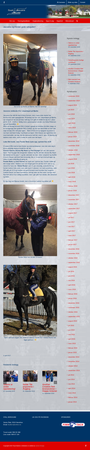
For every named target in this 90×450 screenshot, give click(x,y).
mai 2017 (71, 226)
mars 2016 (72, 289)
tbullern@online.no (14, 424)
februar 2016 (72, 294)
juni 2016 (71, 276)
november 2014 (73, 361)
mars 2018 (72, 181)
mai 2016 (71, 280)
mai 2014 (71, 384)
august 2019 (72, 105)
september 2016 (74, 262)
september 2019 (74, 101)
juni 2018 (71, 168)
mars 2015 (72, 343)
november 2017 (73, 199)
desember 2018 (73, 141)
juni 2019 (71, 114)
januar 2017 (72, 244)
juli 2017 (71, 217)
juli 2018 (71, 163)
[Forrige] (5, 382)
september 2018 (74, 154)
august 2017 (72, 213)
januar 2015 (72, 352)
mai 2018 (71, 172)
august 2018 (72, 159)
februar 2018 (72, 186)
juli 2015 (71, 325)
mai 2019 (71, 118)
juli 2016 (71, 271)
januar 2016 (72, 298)
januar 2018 (72, 190)
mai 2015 (71, 334)
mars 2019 (72, 127)
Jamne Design (40, 446)
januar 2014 (72, 402)
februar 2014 (72, 397)
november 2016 (73, 253)
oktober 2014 (72, 366)
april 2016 (71, 285)
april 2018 (71, 177)
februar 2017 (72, 240)
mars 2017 (72, 235)
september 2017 (74, 208)
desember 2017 (73, 195)
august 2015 (72, 321)
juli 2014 (71, 375)
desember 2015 (73, 303)
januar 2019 (72, 136)
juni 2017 (71, 222)
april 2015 (71, 339)
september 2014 (74, 370)
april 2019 (71, 123)
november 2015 (73, 307)
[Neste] (55, 382)
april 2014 (71, 388)
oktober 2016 (72, 258)
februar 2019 (72, 132)
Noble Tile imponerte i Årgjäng (28, 386)
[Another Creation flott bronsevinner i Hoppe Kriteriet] (49, 376)
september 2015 (74, 316)
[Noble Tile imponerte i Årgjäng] (30, 376)
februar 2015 (72, 348)
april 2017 (71, 231)
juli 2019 (71, 109)
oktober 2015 (72, 312)
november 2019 (73, 96)
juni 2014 (71, 379)
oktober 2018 (72, 150)
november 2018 (73, 145)
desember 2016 (73, 249)
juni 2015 (71, 330)
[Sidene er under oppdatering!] (10, 376)
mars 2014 (72, 393)
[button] (77, 20)
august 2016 (72, 267)
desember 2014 (73, 357)
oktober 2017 (72, 204)
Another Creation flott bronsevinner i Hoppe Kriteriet (49, 387)
